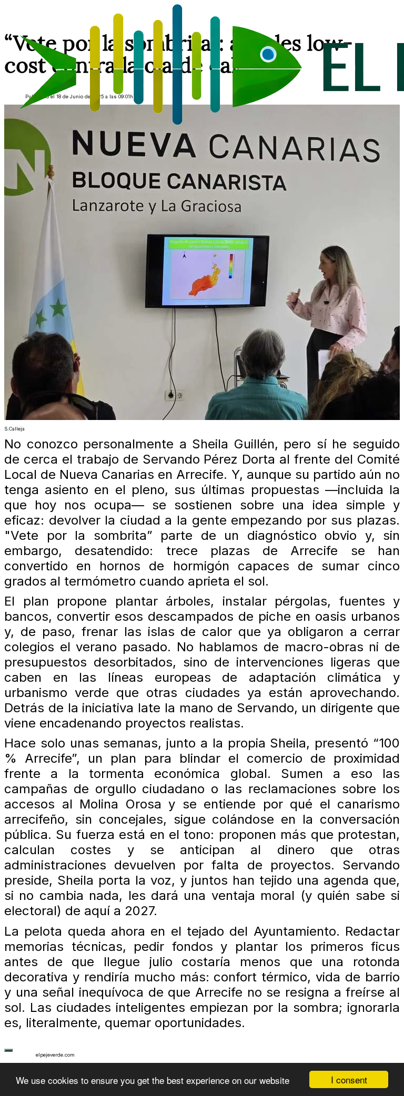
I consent (349, 1079)
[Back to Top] (8, 1050)
